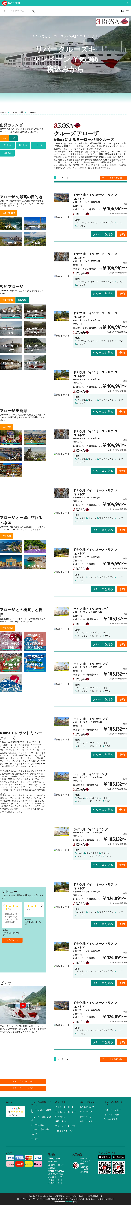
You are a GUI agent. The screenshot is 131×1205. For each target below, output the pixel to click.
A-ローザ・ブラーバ (82, 612)
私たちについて (87, 1107)
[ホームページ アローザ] (81, 213)
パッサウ (84, 209)
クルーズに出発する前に (41, 1118)
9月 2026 (7, 145)
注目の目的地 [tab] (9, 213)
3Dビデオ (35, 1139)
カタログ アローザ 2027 (23, 1088)
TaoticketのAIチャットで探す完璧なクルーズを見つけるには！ (85, 1165)
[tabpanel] (23, 150)
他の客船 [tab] (22, 299)
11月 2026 (38, 145)
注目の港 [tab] (7, 426)
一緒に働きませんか (64, 1131)
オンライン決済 (111, 1114)
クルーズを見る (103, 234)
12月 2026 (7, 153)
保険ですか (60, 1121)
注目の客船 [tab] (8, 300)
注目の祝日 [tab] (8, 628)
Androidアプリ (86, 1121)
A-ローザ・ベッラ (81, 891)
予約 (122, 234)
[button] (41, 905)
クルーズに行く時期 (40, 1129)
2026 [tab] (4, 138)
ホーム (3, 112)
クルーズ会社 (17, 112)
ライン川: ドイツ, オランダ (90, 608)
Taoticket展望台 (111, 1119)
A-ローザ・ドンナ (81, 202)
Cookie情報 (60, 1116)
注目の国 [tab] (7, 536)
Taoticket (69, 1201)
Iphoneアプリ (85, 1116)
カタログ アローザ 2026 (23, 1081)
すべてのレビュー (12, 940)
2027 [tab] (13, 138)
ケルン (83, 619)
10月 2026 (23, 145)
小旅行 (34, 1134)
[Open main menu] (127, 11)
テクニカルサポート (64, 1107)
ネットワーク (86, 1112)
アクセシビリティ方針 (65, 1126)
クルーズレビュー (112, 1110)
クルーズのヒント (39, 1124)
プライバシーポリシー (65, 1112)
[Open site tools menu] (127, 3)
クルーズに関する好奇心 (41, 1111)
